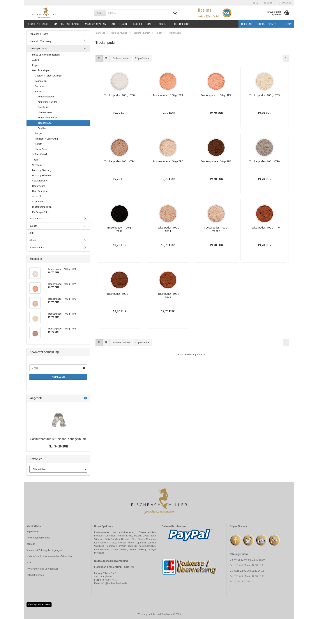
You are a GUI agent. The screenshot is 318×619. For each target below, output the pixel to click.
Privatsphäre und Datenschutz (42, 568)
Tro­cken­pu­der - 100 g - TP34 (168, 229)
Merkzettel (286, 2)
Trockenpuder (45, 123)
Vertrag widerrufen (39, 604)
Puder (38, 91)
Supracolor (37, 201)
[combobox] (121, 58)
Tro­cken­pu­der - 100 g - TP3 (264, 95)
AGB (28, 562)
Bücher (137, 24)
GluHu (162, 24)
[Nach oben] (307, 613)
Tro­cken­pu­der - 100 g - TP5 (168, 161)
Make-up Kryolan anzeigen (46, 54)
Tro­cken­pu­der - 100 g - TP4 (119, 161)
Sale (150, 24)
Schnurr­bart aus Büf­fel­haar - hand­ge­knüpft (58, 439)
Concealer (40, 86)
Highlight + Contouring (46, 138)
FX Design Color (40, 212)
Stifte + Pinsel (39, 154)
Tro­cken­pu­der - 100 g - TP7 (119, 293)
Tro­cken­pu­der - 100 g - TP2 (216, 95)
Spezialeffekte (39, 180)
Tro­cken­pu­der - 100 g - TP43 (168, 295)
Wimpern (37, 165)
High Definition (39, 191)
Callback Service (35, 575)
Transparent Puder (47, 117)
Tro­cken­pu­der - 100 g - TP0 (119, 95)
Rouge (38, 133)
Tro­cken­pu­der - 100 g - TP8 (216, 161)
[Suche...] (175, 13)
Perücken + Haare (37, 24)
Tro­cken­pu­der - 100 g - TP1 (168, 95)
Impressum (32, 531)
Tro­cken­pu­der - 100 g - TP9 (264, 161)
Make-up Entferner (42, 175)
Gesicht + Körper (41, 70)
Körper (38, 143)
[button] (255, 3)
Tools (35, 159)
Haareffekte (38, 186)
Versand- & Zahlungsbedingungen (44, 550)
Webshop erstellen (147, 614)
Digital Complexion (42, 207)
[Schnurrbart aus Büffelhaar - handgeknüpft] (58, 418)
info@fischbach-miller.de (114, 583)
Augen (35, 59)
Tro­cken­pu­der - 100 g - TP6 (264, 227)
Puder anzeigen (46, 96)
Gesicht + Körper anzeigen (48, 75)
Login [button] (269, 2)
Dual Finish (43, 107)
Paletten (42, 128)
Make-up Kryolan (95, 24)
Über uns (246, 24)
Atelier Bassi (120, 24)
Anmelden (58, 377)
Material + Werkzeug (67, 24)
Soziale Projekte (268, 24)
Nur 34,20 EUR (58, 446)
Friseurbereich (181, 24)
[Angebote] (85, 398)
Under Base (41, 149)
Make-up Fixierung (41, 170)
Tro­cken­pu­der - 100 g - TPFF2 (216, 229)
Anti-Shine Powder (47, 102)
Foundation (41, 81)
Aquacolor (37, 196)
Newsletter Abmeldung (38, 537)
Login (288, 24)
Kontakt (30, 544)
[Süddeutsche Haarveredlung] (57, 13)
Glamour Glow (45, 112)
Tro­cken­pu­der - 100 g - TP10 (119, 229)
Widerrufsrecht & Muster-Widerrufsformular (49, 556)
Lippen (35, 65)
